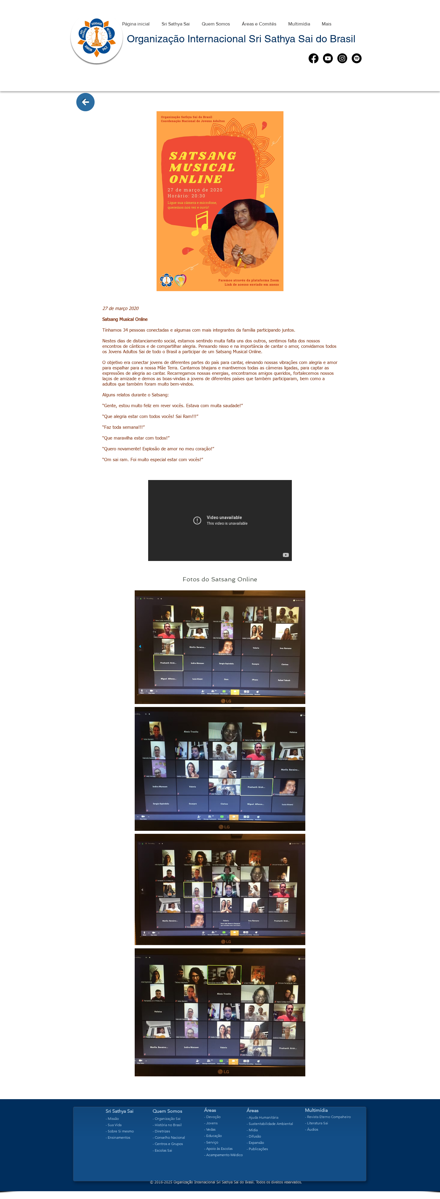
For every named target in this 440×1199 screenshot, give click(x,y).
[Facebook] (313, 58)
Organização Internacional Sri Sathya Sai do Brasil (241, 39)
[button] (176, 21)
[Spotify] (357, 58)
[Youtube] (328, 58)
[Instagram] (342, 58)
